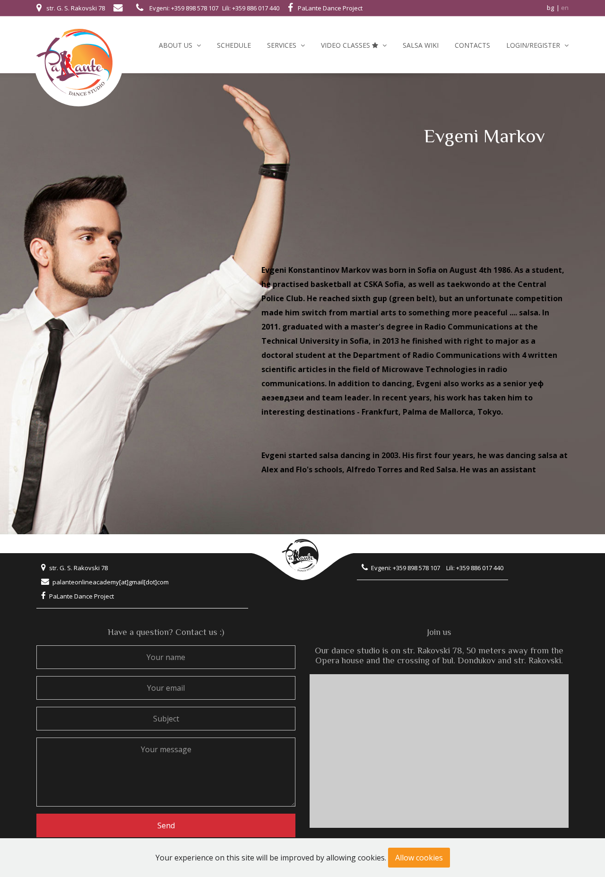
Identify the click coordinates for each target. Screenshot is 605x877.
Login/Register (534, 45)
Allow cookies (419, 857)
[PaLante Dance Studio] (78, 61)
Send (166, 825)
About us (176, 45)
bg (550, 7)
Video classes (346, 45)
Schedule (234, 45)
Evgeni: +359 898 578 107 (183, 8)
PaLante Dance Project (81, 596)
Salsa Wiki (421, 45)
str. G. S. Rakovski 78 (78, 568)
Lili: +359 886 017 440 (250, 8)
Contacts (472, 45)
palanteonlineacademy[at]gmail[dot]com (110, 582)
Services (282, 45)
